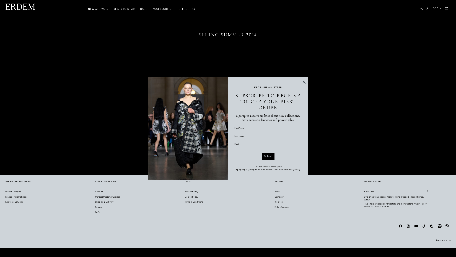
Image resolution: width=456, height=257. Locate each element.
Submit (268, 156)
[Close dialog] (304, 82)
